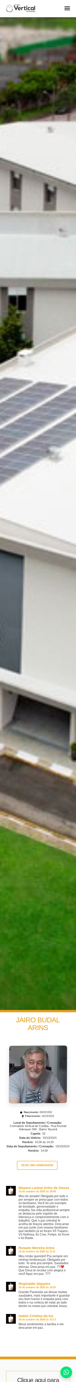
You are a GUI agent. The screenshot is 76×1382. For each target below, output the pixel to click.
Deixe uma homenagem (37, 1165)
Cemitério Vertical (20, 8)
